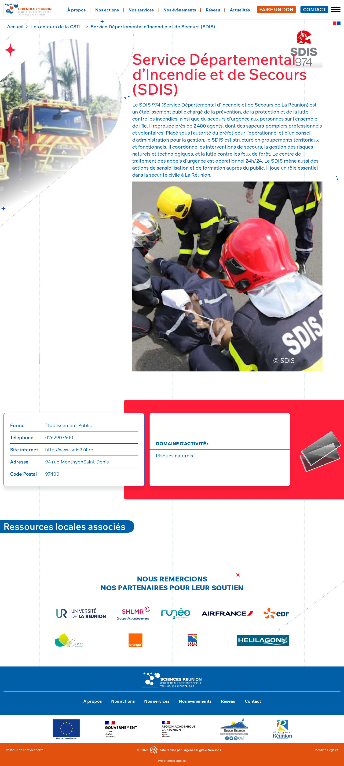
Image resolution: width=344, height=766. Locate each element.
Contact (314, 9)
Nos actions (107, 10)
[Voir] (66, 729)
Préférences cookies (172, 760)
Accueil (15, 26)
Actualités (240, 10)
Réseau (213, 10)
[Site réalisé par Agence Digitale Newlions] (153, 750)
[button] (334, 9)
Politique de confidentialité (24, 750)
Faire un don (276, 9)
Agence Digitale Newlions (202, 750)
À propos (76, 10)
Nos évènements (179, 10)
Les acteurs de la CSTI (56, 26)
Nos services (141, 10)
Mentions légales (326, 750)
